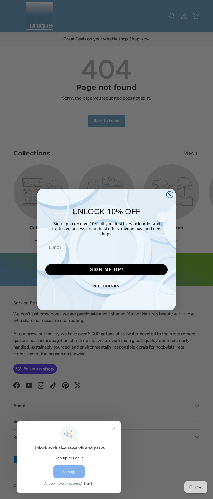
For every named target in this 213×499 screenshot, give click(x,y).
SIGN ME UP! (106, 269)
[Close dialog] (169, 194)
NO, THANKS (106, 286)
